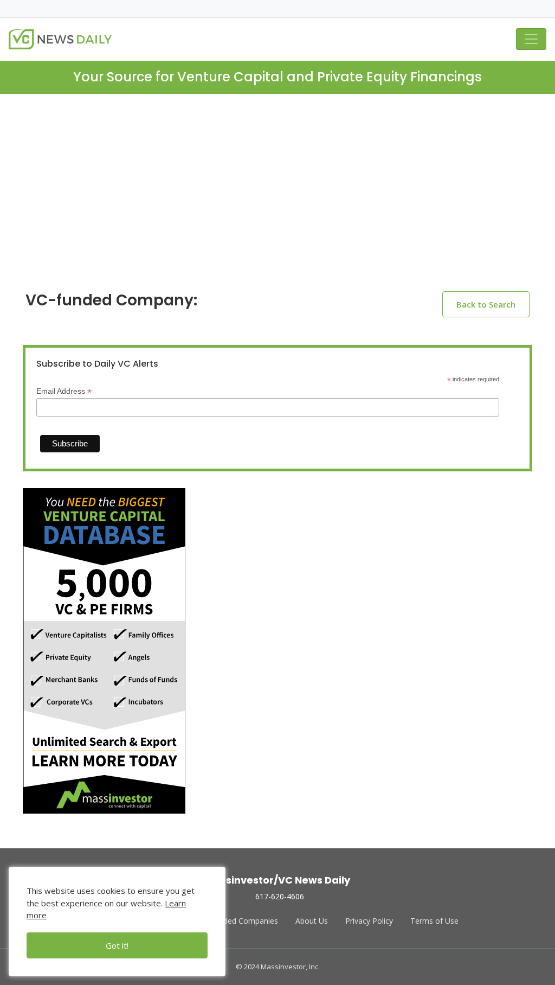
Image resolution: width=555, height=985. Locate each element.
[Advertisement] (277, 201)
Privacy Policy (369, 921)
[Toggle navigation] (531, 39)
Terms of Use (434, 921)
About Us (311, 921)
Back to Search (485, 304)
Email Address (64, 391)
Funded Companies (244, 921)
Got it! (117, 945)
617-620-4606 (279, 896)
